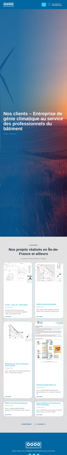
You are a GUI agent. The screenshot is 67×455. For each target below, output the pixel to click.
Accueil (5, 134)
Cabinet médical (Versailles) (46, 304)
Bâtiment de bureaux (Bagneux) (16, 403)
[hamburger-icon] (44, 5)
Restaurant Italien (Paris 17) (46, 385)
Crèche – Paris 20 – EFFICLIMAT (16, 305)
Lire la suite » (8, 316)
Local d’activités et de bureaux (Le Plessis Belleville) (48, 404)
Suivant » (41, 424)
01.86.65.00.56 (57, 5)
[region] (21, 439)
